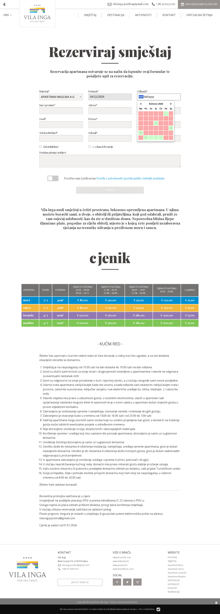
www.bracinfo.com (122, 557)
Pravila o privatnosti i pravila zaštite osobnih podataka (130, 178)
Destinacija (115, 15)
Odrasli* (92, 133)
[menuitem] (10, 15)
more (26, 300)
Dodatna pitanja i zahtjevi (52, 152)
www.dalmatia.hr (121, 561)
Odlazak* (142, 91)
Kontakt (169, 15)
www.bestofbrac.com (123, 568)
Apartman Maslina (176, 576)
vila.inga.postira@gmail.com (57, 518)
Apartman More (175, 565)
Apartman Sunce (176, 568)
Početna (172, 557)
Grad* (42, 119)
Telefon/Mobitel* (48, 133)
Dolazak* (93, 91)
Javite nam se (80, 582)
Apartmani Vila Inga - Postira (103, 602)
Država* (92, 119)
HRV (6, 15)
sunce (27, 307)
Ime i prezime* (47, 105)
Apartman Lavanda (177, 572)
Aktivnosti (143, 15)
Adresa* (92, 105)
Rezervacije (174, 591)
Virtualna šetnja (199, 15)
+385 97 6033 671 (70, 568)
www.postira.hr (120, 565)
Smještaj (90, 15)
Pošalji (109, 190)
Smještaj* (44, 91)
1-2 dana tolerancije (102, 146)
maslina (28, 323)
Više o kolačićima (147, 609)
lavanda (28, 315)
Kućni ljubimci (50, 146)
